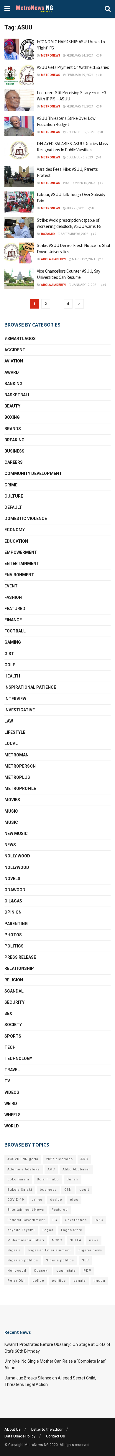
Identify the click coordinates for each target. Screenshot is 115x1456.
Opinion (13, 912)
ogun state (66, 1271)
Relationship (19, 968)
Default (13, 507)
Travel (12, 1069)
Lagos (47, 1230)
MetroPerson (20, 766)
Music (11, 811)
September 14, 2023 (80, 183)
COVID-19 (15, 1200)
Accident (14, 349)
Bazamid (48, 234)
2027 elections (59, 1159)
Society (13, 1024)
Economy (14, 529)
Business (14, 451)
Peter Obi (16, 1281)
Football (15, 631)
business (48, 1190)
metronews (50, 55)
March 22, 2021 (83, 259)
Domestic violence (25, 518)
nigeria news (90, 1250)
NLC (85, 1260)
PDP (87, 1271)
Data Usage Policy (19, 1436)
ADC (84, 1159)
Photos (13, 934)
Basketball (17, 394)
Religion (13, 980)
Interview (15, 698)
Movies (12, 799)
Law (8, 721)
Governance (76, 1220)
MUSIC (11, 822)
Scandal (14, 991)
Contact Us (55, 1436)
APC (51, 1169)
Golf (9, 664)
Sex (8, 1013)
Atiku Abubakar (76, 1169)
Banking (13, 383)
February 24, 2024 (79, 55)
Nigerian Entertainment (49, 1250)
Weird (10, 1103)
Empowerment (20, 552)
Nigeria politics (60, 1260)
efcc (74, 1200)
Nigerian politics (22, 1260)
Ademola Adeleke (23, 1169)
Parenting (16, 923)
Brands (12, 428)
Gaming (12, 642)
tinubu (99, 1281)
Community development (33, 473)
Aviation (13, 361)
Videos (11, 1092)
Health (12, 676)
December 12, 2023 (80, 132)
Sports (12, 1036)
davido (56, 1200)
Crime (10, 485)
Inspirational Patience (30, 687)
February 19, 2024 (79, 75)
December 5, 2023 (79, 157)
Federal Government (26, 1220)
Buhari (72, 1179)
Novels (12, 878)
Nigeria (14, 1250)
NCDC (57, 1240)
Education (16, 541)
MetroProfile (20, 788)
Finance (13, 619)
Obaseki (41, 1271)
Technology (18, 1058)
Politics (14, 946)
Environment (19, 574)
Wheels (12, 1114)
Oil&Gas (13, 901)
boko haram (18, 1179)
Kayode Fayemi (21, 1230)
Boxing (12, 417)
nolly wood (17, 856)
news (93, 1240)
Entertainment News (25, 1210)
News (10, 844)
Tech (10, 1047)
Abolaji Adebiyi (53, 259)
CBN (68, 1190)
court (84, 1190)
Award (11, 372)
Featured (14, 608)
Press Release (20, 957)
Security (14, 1002)
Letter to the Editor (47, 1429)
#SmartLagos (20, 338)
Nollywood (16, 867)
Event (11, 586)
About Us (12, 1429)
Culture (13, 496)
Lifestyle (14, 732)
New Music (16, 833)
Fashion (13, 597)
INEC (99, 1220)
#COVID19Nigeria (22, 1159)
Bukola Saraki (19, 1190)
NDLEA (75, 1240)
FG (54, 1220)
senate (79, 1281)
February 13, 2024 (79, 106)
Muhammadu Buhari (25, 1240)
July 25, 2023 (76, 208)
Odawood (14, 889)
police (38, 1281)
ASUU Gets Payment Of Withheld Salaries (73, 67)
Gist (9, 653)
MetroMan (16, 755)
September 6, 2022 (74, 234)
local (11, 743)
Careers (13, 462)
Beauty (12, 406)
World (11, 1126)
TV (7, 1081)
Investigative (19, 710)
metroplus (17, 777)
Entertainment (21, 563)
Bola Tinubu (48, 1179)
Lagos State (71, 1230)
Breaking (14, 440)
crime (37, 1200)
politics (59, 1281)
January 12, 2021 (84, 284)
